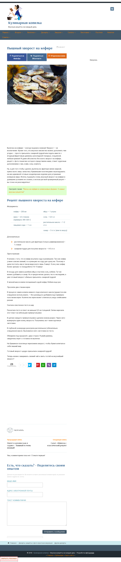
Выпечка (31, 32)
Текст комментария (16, 500)
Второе (18, 32)
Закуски (58, 32)
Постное (99, 32)
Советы (5, 37)
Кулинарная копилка (41, 553)
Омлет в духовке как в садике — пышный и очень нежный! (19, 445)
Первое (5, 32)
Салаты (71, 32)
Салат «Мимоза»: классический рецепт (57, 444)
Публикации (59, 555)
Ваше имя (11, 481)
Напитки (110, 32)
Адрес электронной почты (20, 491)
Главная (50, 555)
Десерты (44, 32)
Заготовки (84, 32)
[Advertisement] (37, 126)
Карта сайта (69, 555)
